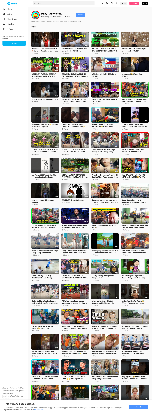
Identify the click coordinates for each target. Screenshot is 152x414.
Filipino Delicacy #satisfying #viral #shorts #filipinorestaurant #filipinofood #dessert (45, 352)
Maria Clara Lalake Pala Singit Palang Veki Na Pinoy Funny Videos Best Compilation (103, 151)
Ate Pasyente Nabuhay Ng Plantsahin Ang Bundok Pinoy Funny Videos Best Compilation (134, 352)
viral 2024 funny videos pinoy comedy (43, 201)
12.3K (52, 17)
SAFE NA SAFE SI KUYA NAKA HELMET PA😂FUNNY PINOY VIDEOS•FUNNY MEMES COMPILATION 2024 (103, 126)
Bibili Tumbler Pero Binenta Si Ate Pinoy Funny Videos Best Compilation (105, 378)
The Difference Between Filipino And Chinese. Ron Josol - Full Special (74, 226)
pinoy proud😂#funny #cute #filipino (132, 75)
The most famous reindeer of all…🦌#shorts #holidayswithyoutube (45, 50)
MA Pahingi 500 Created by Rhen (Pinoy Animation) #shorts (44, 176)
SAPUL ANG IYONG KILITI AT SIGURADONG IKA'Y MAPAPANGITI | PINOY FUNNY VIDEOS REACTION (75, 277)
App (125, 3)
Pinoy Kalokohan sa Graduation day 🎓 (104, 226)
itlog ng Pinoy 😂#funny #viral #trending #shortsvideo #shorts (134, 378)
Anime (9, 14)
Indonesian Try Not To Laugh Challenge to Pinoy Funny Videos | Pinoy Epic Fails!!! (75, 327)
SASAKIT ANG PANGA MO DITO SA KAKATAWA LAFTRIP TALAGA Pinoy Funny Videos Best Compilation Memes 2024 (75, 75)
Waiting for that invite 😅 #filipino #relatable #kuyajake (45, 126)
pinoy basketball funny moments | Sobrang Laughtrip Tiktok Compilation (135, 327)
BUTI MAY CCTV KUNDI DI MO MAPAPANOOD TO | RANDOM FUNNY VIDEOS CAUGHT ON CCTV (75, 151)
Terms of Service (8, 391)
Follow (80, 15)
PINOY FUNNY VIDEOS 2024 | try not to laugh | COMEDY (134, 50)
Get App (21, 388)
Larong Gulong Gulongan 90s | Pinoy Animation (103, 277)
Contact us (13, 388)
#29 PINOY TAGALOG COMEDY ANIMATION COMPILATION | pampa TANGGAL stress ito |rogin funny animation (45, 75)
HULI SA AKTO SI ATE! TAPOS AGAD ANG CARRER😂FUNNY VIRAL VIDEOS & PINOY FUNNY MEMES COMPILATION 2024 (133, 176)
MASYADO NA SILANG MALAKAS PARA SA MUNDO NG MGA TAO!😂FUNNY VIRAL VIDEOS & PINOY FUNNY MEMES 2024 (134, 100)
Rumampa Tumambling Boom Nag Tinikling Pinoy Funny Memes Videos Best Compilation (135, 226)
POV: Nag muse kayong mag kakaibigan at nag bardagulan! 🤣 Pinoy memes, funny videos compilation (75, 302)
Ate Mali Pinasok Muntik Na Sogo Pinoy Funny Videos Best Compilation (45, 252)
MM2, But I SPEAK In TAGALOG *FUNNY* (104, 75)
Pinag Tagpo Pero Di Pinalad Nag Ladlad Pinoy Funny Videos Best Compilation (74, 252)
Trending (10, 24)
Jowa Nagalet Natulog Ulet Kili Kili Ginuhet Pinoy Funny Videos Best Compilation (105, 176)
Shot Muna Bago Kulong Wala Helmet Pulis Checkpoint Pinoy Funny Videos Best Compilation (134, 252)
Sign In (127, 35)
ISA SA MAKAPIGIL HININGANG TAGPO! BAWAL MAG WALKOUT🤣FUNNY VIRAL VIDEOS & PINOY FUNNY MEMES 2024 (44, 226)
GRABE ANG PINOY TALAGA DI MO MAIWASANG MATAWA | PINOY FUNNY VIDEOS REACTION (45, 151)
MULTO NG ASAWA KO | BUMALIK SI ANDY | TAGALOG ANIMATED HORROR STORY (105, 327)
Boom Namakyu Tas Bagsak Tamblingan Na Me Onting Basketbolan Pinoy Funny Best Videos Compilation (43, 277)
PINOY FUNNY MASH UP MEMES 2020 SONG (104, 100)
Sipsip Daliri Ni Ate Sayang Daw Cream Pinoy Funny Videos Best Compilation (74, 100)
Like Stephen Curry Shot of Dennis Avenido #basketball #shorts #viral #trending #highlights (102, 302)
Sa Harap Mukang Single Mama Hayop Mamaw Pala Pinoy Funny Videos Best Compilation (104, 352)
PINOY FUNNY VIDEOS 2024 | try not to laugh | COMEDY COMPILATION (74, 50)
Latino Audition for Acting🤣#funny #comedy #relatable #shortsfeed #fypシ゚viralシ (133, 302)
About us (5, 388)
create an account (131, 39)
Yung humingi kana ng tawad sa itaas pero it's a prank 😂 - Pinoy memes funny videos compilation (74, 352)
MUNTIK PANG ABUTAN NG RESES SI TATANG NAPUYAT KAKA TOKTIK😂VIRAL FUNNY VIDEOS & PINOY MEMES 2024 (45, 378)
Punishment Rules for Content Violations (12, 397)
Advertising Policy (8, 393)
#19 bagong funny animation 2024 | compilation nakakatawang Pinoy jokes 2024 (105, 252)
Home (9, 9)
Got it (138, 407)
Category (10, 29)
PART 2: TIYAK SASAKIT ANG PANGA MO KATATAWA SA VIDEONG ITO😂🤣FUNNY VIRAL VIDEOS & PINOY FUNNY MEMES (134, 151)
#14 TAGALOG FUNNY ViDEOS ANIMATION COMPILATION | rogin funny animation (75, 176)
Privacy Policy (19, 391)
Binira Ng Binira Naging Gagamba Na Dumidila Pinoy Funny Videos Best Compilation (44, 302)
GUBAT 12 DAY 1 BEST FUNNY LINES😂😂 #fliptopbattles (73, 378)
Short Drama (12, 19)
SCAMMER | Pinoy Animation (73, 200)
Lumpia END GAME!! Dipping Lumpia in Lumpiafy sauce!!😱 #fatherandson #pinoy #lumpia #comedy (74, 126)
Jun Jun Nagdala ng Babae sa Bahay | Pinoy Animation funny (133, 277)
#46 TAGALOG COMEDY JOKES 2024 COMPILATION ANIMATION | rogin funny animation (104, 50)
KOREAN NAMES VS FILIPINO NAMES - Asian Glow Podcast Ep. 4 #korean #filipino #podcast (134, 126)
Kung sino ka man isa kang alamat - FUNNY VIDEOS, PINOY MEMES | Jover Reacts (105, 201)
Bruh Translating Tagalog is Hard (45, 99)
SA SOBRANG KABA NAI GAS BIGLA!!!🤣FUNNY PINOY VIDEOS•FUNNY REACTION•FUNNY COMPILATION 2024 (45, 327)
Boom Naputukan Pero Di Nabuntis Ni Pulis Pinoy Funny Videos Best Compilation (133, 201)
